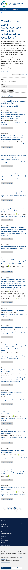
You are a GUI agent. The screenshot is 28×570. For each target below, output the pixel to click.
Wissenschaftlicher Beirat (6, 533)
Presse (2, 538)
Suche (2, 79)
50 (23, 74)
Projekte (3, 531)
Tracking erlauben (6, 567)
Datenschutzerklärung (5, 562)
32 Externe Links (8, 103)
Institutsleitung (4, 526)
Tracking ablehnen (17, 567)
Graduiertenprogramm (6, 528)
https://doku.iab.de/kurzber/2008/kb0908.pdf (13, 216)
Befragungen (4, 530)
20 (22, 74)
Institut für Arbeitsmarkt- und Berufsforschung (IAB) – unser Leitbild (13, 523)
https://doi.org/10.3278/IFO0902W (10, 159)
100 (26, 74)
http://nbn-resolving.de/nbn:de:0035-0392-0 (12, 144)
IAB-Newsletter (4, 540)
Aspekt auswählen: (7, 96)
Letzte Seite (12, 511)
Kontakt (3, 542)
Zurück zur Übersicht (6, 72)
